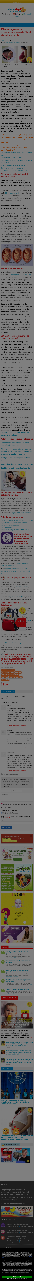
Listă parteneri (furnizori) (6, 1273)
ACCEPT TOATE (17, 1276)
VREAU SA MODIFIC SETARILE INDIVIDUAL (17, 1278)
